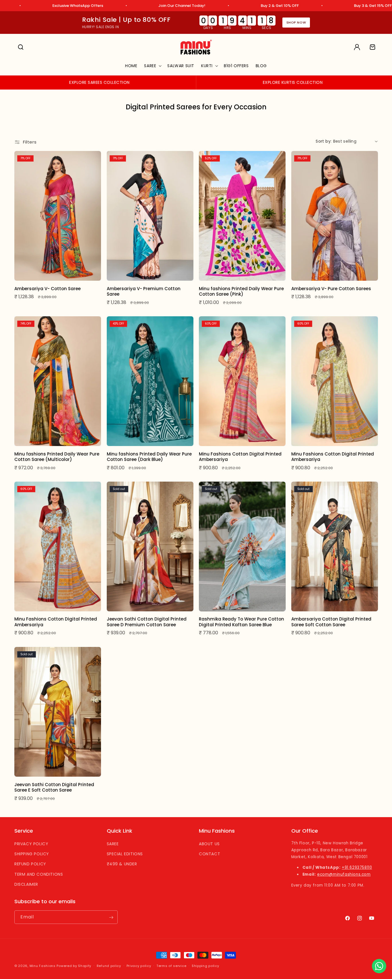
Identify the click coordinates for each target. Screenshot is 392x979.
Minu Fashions (43, 966)
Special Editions (125, 854)
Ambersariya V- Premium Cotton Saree (144, 291)
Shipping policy (205, 965)
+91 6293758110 (357, 868)
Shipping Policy (31, 854)
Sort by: (323, 141)
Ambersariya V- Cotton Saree (47, 288)
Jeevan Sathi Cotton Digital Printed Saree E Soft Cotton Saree (54, 787)
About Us (209, 844)
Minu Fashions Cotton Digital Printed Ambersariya (240, 456)
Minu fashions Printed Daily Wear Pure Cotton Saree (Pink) (241, 291)
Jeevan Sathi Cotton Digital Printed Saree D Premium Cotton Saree (147, 621)
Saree (113, 844)
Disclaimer (26, 884)
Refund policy (109, 965)
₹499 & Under (122, 864)
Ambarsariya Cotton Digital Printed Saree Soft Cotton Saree (331, 621)
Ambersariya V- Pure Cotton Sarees (331, 288)
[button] (20, 47)
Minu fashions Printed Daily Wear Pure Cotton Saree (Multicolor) (56, 456)
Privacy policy (139, 965)
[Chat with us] (379, 966)
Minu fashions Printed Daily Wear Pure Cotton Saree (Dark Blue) (149, 456)
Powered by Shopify (74, 966)
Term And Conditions (38, 874)
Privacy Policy (31, 844)
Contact (209, 854)
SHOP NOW (296, 22)
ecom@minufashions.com (344, 874)
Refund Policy (30, 864)
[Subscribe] (111, 917)
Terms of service (171, 965)
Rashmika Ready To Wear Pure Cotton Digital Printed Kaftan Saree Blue (241, 621)
